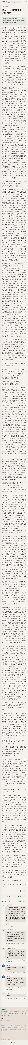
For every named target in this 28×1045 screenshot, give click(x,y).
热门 (9, 2)
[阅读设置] (18, 1042)
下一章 (19, 896)
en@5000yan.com (5, 1039)
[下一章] (25, 1042)
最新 (20, 901)
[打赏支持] (6, 1042)
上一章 (8, 896)
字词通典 (8, 1020)
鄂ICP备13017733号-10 (15, 1037)
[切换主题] (24, 2)
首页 (3, 7)
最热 (24, 901)
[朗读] (15, 1042)
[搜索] (22, 2)
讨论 (14, 2)
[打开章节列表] (3, 1042)
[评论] (12, 1042)
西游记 (6, 7)
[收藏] (20, 891)
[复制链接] (24, 891)
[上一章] (21, 1042)
